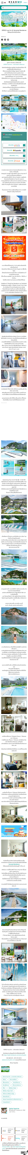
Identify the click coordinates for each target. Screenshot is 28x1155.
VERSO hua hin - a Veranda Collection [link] (14, 64)
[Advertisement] (14, 422)
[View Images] (5, 1069)
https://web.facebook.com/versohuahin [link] (15, 1055)
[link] (14, 864)
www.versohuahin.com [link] (8, 1060)
